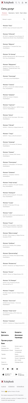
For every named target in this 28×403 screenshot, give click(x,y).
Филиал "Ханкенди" (11, 77)
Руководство (5, 348)
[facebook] (3, 369)
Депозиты (5, 335)
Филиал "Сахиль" (13, 86)
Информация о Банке (7, 350)
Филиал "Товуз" (12, 134)
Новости (3, 362)
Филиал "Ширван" (10, 96)
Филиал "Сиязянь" (13, 322)
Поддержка (4, 364)
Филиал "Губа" (14, 214)
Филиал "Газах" (13, 224)
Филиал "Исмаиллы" (14, 264)
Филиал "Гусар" (11, 204)
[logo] (7, 3)
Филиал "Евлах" (13, 273)
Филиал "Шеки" (13, 116)
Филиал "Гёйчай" (13, 126)
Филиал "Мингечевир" (13, 235)
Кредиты (18, 332)
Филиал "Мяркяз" (12, 46)
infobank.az (11, 386)
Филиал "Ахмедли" (13, 194)
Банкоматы (12, 13)
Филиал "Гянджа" (13, 292)
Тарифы (3, 354)
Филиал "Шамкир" (12, 144)
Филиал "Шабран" (12, 245)
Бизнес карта (18, 346)
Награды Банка (19, 362)
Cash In (17, 13)
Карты (3, 332)
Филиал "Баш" (12, 26)
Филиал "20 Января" (11, 282)
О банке (3, 346)
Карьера (3, 358)
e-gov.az (3, 386)
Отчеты (17, 348)
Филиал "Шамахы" (11, 174)
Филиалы (4, 13)
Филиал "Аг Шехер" (13, 56)
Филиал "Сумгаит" (13, 106)
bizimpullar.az (20, 386)
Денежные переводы (19, 336)
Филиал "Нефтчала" (12, 312)
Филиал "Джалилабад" (13, 255)
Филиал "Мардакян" (11, 67)
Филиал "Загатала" (12, 302)
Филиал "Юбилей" (13, 35)
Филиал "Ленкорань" (12, 164)
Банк (3, 343)
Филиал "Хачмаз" (11, 154)
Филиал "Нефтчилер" (13, 184)
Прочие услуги (6, 340)
